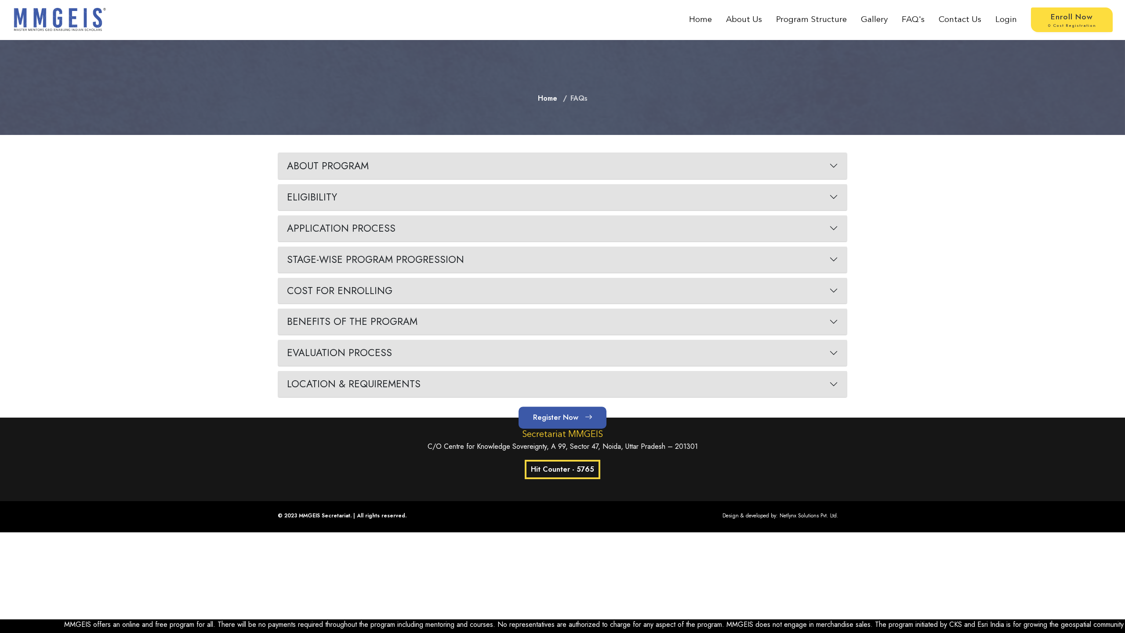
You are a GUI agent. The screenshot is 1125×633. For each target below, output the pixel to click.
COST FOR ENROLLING (339, 291)
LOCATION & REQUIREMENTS (354, 384)
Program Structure (811, 19)
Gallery (874, 19)
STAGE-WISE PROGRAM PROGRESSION (375, 259)
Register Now (557, 417)
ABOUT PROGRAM (328, 166)
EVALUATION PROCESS (339, 353)
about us (744, 19)
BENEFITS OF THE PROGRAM (352, 321)
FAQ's (913, 19)
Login (1006, 19)
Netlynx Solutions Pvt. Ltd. (809, 516)
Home (700, 19)
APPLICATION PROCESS (341, 228)
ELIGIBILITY (312, 197)
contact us (960, 19)
